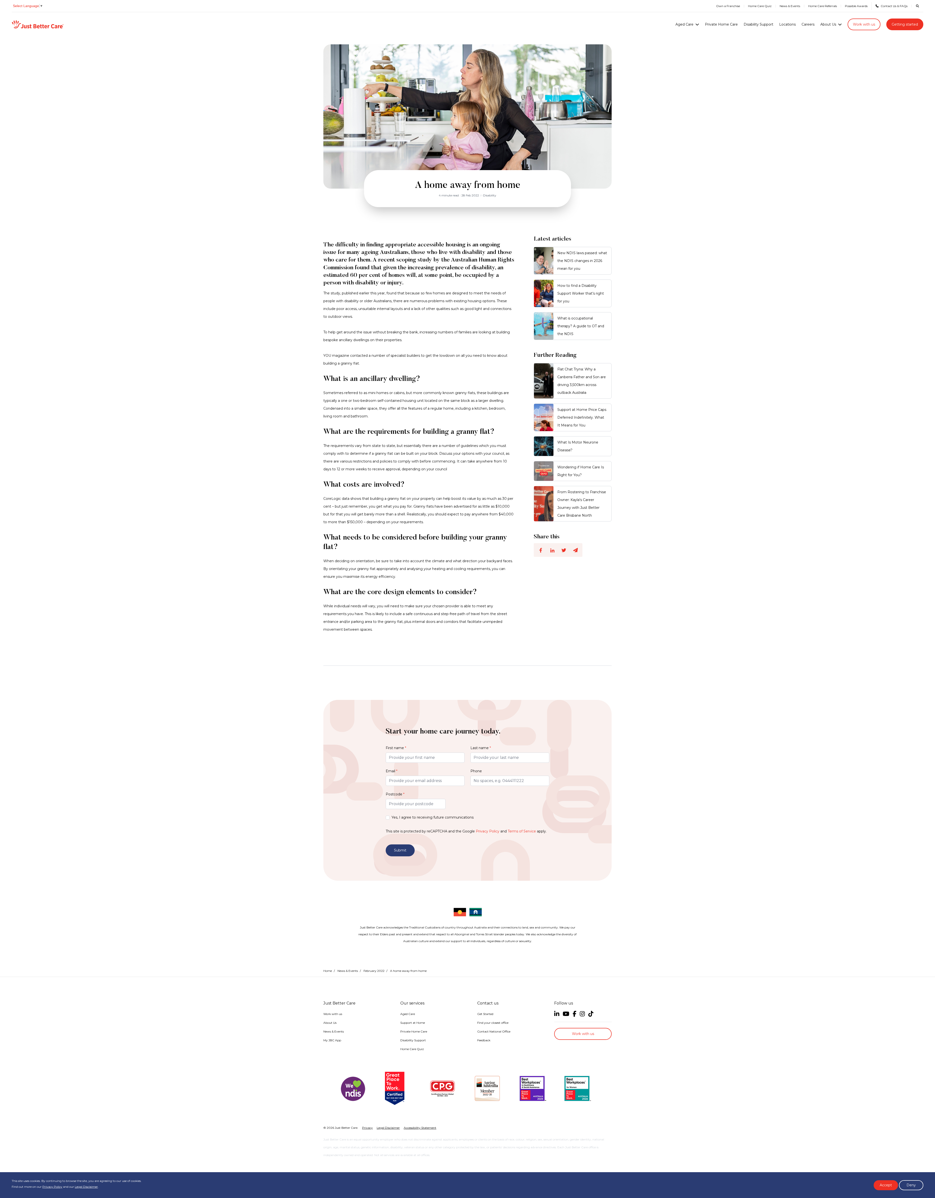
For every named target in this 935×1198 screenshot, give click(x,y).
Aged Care (684, 24)
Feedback (483, 1040)
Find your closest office (492, 1022)
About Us (828, 24)
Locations (787, 24)
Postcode (395, 794)
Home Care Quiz (760, 6)
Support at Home (412, 1022)
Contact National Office (493, 1031)
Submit (400, 850)
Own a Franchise (728, 6)
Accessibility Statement (420, 1128)
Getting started (905, 24)
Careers (808, 24)
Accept (886, 1185)
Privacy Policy (487, 831)
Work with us (864, 24)
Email (391, 771)
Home (327, 971)
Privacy (367, 1128)
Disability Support (758, 24)
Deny (911, 1185)
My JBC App (332, 1040)
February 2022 (374, 971)
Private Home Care (721, 24)
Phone (476, 771)
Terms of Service (522, 831)
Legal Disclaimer (86, 1186)
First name (396, 748)
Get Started (485, 1014)
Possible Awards (856, 6)
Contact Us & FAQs (894, 6)
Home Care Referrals (822, 6)
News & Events (790, 6)
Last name (480, 748)
